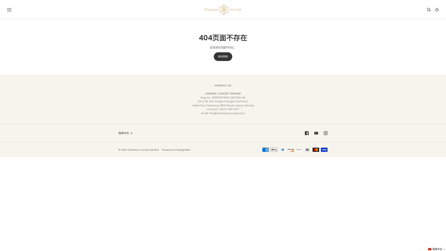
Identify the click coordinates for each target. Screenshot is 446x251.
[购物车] (437, 10)
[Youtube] (316, 133)
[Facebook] (307, 133)
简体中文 (123, 133)
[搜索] (429, 10)
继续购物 (223, 56)
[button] (437, 249)
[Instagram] (325, 133)
